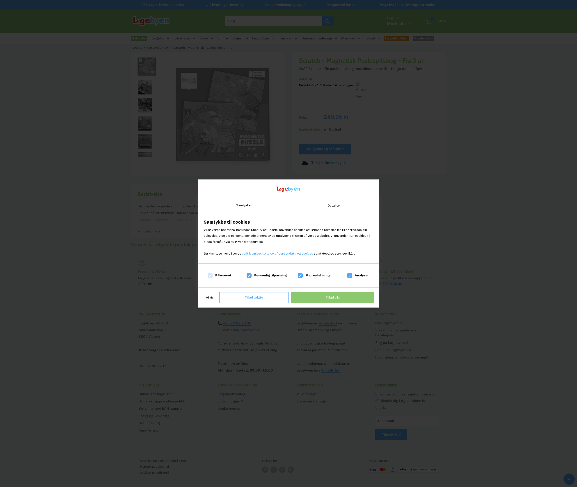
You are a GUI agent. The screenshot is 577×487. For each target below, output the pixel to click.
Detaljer (333, 205)
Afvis (210, 297)
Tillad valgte (254, 297)
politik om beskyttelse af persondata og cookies (277, 253)
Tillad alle (333, 297)
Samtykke (243, 205)
